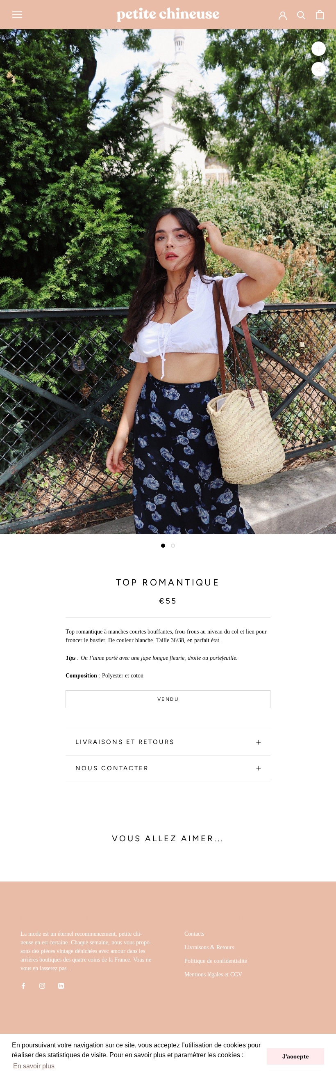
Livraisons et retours (125, 742)
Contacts (194, 934)
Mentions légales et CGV (213, 974)
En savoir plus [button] (33, 1066)
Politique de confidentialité (215, 961)
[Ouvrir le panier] (320, 14)
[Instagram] (42, 985)
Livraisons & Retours (209, 947)
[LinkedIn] (61, 985)
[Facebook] (23, 985)
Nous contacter (112, 768)
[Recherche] (301, 14)
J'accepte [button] (295, 1056)
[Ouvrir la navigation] (17, 14)
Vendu (168, 699)
